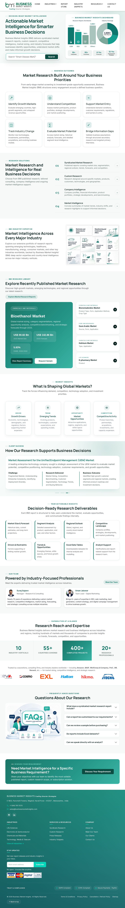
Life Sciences (112, 257)
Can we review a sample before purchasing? (87, 725)
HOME (37, 4)
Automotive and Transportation (73, 242)
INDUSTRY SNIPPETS (78, 5)
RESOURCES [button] (96, 4)
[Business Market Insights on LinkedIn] (14, 815)
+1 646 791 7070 (16, 806)
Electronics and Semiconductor (79, 230)
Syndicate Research (57, 828)
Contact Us (90, 840)
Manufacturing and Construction (105, 231)
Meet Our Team (111, 582)
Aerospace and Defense (73, 257)
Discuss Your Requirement (98, 771)
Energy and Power (88, 258)
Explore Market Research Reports (22, 297)
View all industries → (15, 843)
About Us (89, 828)
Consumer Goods (100, 257)
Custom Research (57, 832)
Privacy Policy (82, 897)
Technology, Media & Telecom (18, 840)
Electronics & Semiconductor (18, 832)
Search (51, 57)
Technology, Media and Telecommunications (88, 244)
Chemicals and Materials (100, 243)
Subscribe (40, 864)
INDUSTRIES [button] (50, 4)
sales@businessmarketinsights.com (23, 809)
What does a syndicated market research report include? (89, 707)
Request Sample (46, 361)
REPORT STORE (64, 5)
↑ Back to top (14, 902)
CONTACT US (111, 5)
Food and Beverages (112, 243)
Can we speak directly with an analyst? (85, 742)
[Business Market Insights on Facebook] (9, 815)
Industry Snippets (56, 840)
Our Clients (90, 836)
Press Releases (56, 836)
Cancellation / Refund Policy (100, 897)
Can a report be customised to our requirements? (90, 717)
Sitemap (115, 897)
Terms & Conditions (68, 897)
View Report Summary (21, 361)
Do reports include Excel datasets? (83, 733)
